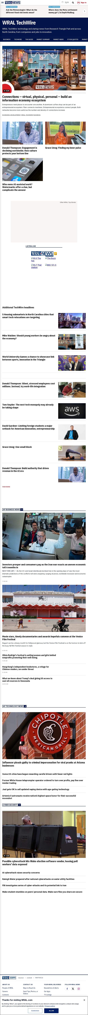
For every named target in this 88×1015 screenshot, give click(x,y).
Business (6, 39)
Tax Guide (29, 39)
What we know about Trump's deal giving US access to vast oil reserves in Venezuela (27, 679)
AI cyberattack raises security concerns (21, 872)
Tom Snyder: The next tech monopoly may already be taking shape (28, 406)
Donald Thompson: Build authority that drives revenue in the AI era (25, 470)
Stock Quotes (72, 39)
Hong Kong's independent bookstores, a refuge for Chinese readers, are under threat (25, 668)
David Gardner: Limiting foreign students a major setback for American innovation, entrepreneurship (28, 427)
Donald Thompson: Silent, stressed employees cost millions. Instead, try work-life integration (28, 385)
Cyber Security (10, 805)
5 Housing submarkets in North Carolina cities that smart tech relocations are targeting (28, 316)
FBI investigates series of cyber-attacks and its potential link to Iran (34, 885)
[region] (44, 1005)
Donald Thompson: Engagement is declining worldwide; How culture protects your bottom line (19, 150)
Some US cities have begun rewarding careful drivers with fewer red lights (37, 774)
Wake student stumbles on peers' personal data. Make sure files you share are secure (42, 892)
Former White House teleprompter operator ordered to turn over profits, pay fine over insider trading (42, 781)
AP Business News (11, 510)
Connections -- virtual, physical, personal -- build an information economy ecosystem (37, 98)
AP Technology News (13, 706)
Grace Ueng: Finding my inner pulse (63, 147)
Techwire (18, 39)
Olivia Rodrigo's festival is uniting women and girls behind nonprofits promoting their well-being (29, 656)
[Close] (84, 1000)
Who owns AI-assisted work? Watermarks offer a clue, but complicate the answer (17, 187)
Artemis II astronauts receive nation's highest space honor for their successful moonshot (39, 797)
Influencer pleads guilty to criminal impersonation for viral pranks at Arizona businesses (43, 764)
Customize (35, 1011)
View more (6, 487)
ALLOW (51, 1011)
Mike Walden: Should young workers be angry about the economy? (28, 337)
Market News (58, 39)
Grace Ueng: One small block (17, 446)
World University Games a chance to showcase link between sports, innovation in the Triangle (28, 358)
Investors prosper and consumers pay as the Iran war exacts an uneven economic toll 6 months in (44, 566)
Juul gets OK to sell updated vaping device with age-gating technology (35, 789)
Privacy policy (50, 1006)
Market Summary (43, 39)
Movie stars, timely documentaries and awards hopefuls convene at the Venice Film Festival (42, 638)
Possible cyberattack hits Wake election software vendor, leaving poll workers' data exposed (40, 863)
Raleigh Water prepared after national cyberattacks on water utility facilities (38, 879)
